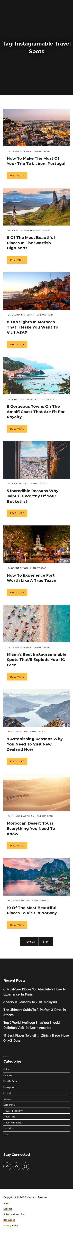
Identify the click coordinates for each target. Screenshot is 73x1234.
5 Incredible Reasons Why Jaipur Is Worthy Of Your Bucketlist (32, 497)
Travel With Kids (12, 1124)
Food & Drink (10, 1082)
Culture (7, 1070)
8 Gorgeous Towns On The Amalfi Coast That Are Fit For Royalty (36, 413)
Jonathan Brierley (23, 400)
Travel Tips (9, 1118)
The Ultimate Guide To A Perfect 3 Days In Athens (34, 1013)
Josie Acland (20, 485)
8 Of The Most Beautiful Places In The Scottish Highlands (31, 244)
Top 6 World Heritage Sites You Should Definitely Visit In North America (31, 1026)
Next (46, 943)
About (6, 1204)
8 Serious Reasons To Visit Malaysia (30, 1003)
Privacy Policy (10, 1226)
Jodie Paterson (21, 231)
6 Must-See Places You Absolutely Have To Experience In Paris (34, 993)
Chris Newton (20, 902)
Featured (8, 1076)
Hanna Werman (21, 152)
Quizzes (7, 1100)
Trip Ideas (9, 1129)
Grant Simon (19, 569)
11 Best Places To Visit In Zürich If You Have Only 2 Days (36, 1039)
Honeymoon (9, 1088)
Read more (17, 176)
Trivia (6, 1135)
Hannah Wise (19, 733)
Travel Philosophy (13, 1112)
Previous (29, 943)
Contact (7, 1210)
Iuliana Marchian (22, 316)
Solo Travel (9, 1106)
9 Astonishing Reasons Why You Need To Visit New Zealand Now (35, 745)
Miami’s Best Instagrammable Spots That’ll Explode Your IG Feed (36, 661)
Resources (9, 1221)
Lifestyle (7, 1094)
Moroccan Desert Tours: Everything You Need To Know (31, 830)
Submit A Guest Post (14, 1215)
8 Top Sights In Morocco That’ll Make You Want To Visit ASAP (32, 328)
